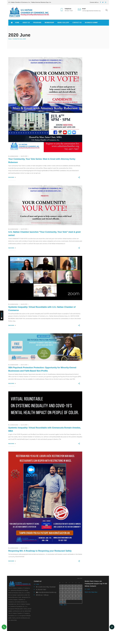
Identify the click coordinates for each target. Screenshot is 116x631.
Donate (1, 314)
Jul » (65, 604)
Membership (49, 22)
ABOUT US (26, 22)
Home (17, 22)
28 (80, 598)
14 (80, 590)
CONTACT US (77, 22)
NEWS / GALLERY (63, 22)
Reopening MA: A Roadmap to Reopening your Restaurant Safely (40, 551)
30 (64, 601)
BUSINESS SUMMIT (91, 22)
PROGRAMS (37, 22)
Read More (11, 177)
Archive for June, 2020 (19, 39)
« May (61, 604)
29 (61, 601)
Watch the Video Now (91, 592)
